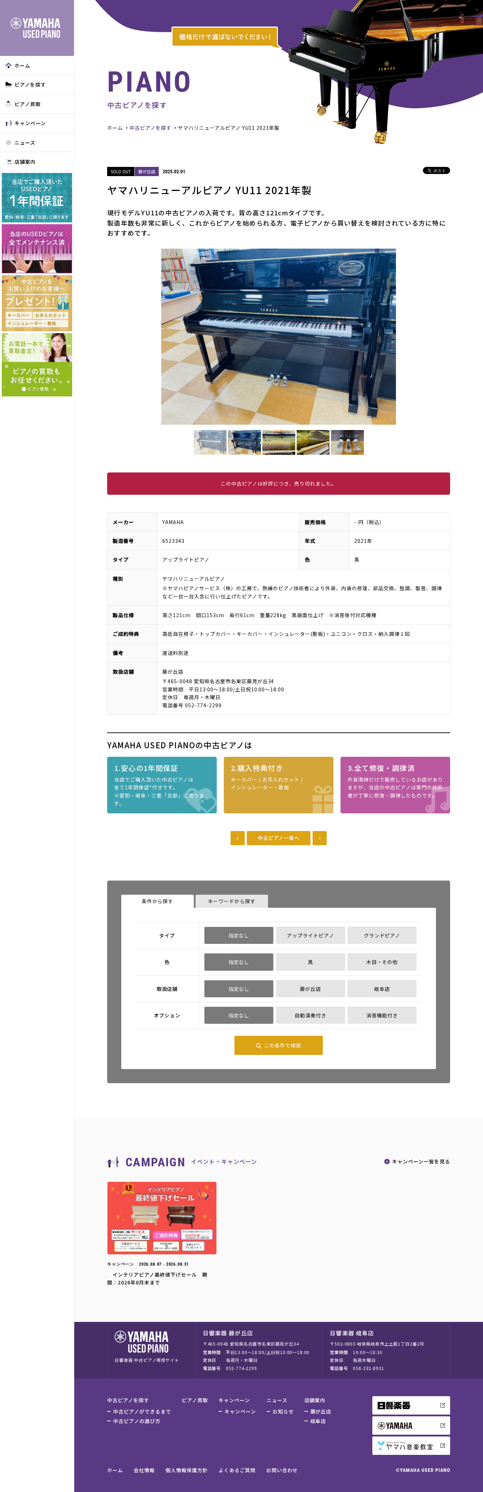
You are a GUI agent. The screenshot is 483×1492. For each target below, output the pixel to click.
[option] (278, 337)
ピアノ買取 (27, 104)
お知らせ (283, 1411)
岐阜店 (318, 1420)
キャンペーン (30, 123)
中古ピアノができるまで (142, 1411)
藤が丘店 (321, 1411)
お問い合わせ (282, 1470)
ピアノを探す (30, 84)
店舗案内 (25, 161)
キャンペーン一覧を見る (421, 1161)
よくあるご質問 (237, 1470)
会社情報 (144, 1470)
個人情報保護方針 (186, 1470)
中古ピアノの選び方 (137, 1420)
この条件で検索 (282, 1045)
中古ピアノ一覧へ (279, 837)
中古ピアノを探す (150, 127)
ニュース (24, 142)
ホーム (22, 65)
